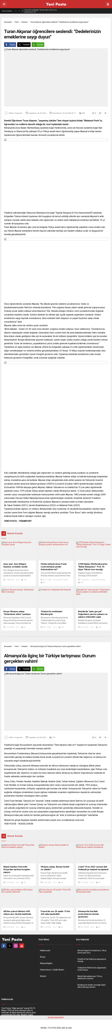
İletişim (43, 976)
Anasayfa (8, 22)
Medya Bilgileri (46, 963)
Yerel (16, 22)
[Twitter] (9, 945)
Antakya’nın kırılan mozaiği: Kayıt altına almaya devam (91, 986)
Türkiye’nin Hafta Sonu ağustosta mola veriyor (91, 969)
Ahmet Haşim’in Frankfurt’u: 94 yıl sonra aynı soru (91, 951)
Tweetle (26, 45)
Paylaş (12, 45)
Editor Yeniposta (15, 113)
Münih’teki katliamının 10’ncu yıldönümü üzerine (89, 977)
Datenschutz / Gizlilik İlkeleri (52, 970)
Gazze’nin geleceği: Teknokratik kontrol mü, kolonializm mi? (40, 11)
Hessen (24, 22)
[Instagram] (15, 945)
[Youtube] (21, 945)
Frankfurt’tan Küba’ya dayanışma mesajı (91, 960)
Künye (42, 957)
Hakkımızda (45, 950)
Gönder (40, 45)
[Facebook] (3, 945)
